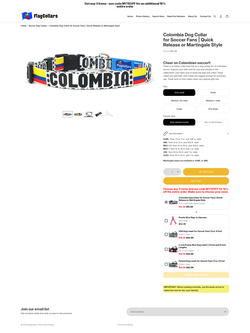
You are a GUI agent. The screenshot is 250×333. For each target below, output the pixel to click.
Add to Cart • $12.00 (196, 275)
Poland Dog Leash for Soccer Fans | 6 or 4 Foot (202, 261)
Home (23, 25)
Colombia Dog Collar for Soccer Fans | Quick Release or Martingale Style (201, 198)
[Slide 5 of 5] (109, 114)
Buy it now (196, 181)
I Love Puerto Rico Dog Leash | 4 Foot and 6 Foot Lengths (202, 246)
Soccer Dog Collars (38, 25)
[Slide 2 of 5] (78, 114)
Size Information (176, 133)
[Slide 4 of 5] (99, 114)
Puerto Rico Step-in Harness (193, 217)
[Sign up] (225, 312)
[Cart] (227, 16)
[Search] (215, 16)
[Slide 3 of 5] (88, 114)
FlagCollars (32, 325)
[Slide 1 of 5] (67, 114)
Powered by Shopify (46, 325)
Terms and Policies (125, 325)
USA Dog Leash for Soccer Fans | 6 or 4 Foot (200, 231)
